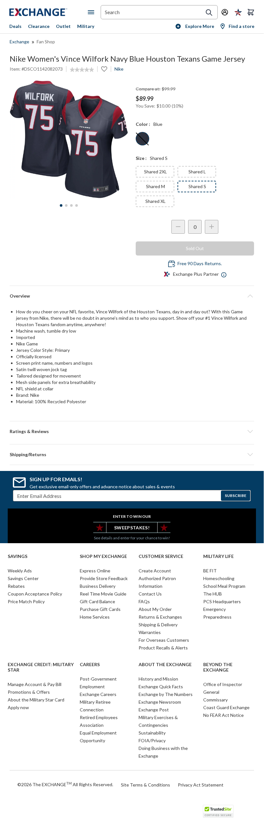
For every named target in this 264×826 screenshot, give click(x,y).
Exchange (19, 41)
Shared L (197, 171)
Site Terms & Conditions (145, 784)
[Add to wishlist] (104, 69)
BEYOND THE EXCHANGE (217, 667)
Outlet (63, 26)
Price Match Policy (26, 601)
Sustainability (152, 732)
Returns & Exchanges (160, 617)
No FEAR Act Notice (223, 715)
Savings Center (23, 578)
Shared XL (155, 201)
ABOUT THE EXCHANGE (165, 664)
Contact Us (150, 593)
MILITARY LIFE (218, 556)
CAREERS (90, 664)
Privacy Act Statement (200, 784)
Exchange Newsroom (160, 702)
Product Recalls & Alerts (163, 647)
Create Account (155, 570)
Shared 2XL (155, 171)
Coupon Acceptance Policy (35, 593)
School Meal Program (224, 586)
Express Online (95, 570)
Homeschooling (218, 578)
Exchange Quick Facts (161, 686)
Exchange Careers (98, 694)
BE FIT (210, 570)
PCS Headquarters (222, 601)
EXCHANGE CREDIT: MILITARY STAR (41, 667)
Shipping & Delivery (158, 624)
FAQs (144, 601)
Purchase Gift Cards (100, 609)
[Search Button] (209, 12)
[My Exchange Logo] (48, 12)
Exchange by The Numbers (166, 694)
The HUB (212, 593)
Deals (15, 26)
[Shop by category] (92, 12)
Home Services (95, 617)
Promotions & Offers (29, 692)
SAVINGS (17, 556)
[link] (82, 69)
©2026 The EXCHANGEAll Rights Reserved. (65, 784)
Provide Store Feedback (104, 578)
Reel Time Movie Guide (103, 593)
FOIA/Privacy (152, 740)
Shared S (197, 186)
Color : (143, 124)
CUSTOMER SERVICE (161, 556)
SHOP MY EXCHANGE (103, 556)
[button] (132, 431)
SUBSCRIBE (235, 495)
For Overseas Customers (164, 640)
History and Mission (158, 679)
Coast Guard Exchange (226, 707)
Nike (118, 69)
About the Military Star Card (36, 699)
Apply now (18, 707)
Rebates (16, 586)
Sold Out (195, 248)
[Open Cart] (250, 12)
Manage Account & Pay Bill (34, 684)
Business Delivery (97, 586)
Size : (141, 158)
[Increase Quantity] (211, 227)
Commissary (215, 699)
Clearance (39, 26)
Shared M (155, 186)
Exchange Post (154, 709)
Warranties (150, 632)
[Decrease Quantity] (178, 227)
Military (85, 26)
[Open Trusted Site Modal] (218, 811)
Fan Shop (46, 41)
